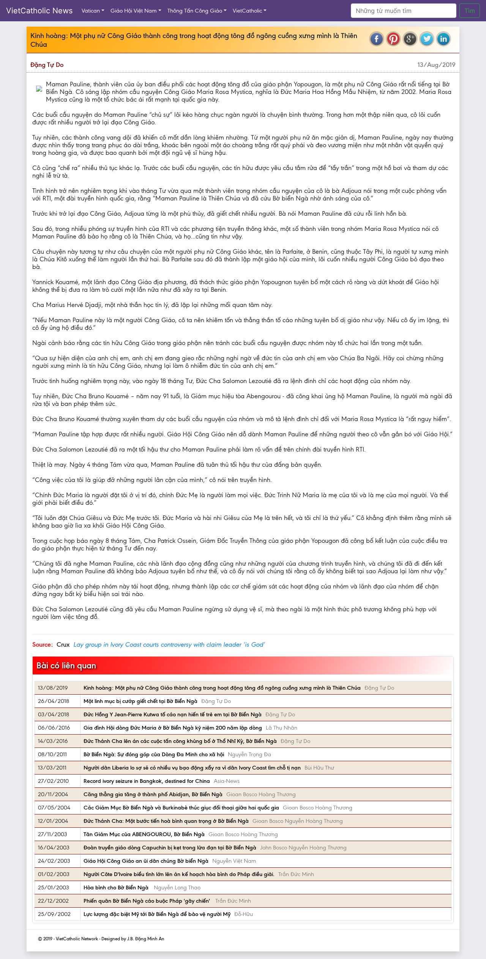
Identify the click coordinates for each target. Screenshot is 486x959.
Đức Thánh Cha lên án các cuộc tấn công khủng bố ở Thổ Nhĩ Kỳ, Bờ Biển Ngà (180, 741)
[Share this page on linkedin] (443, 38)
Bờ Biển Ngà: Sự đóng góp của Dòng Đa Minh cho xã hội (154, 754)
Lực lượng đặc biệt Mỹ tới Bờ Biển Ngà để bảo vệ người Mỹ (157, 914)
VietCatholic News (39, 10)
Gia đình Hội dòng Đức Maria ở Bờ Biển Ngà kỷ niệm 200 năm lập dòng (173, 727)
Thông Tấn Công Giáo (194, 10)
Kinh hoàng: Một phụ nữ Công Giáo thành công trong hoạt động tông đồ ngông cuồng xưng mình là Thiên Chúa (222, 687)
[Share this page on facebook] (376, 38)
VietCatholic (247, 10)
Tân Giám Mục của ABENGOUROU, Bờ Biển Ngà (144, 834)
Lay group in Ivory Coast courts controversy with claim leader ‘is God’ (169, 644)
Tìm (469, 10)
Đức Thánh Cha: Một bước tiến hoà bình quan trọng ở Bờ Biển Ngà (166, 820)
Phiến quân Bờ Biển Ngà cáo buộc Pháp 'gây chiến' (147, 900)
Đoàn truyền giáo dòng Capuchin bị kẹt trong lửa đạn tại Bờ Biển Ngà (170, 847)
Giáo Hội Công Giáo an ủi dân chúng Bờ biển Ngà (146, 860)
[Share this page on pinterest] (393, 38)
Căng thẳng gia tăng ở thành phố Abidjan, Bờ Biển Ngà (153, 794)
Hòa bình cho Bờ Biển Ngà (117, 887)
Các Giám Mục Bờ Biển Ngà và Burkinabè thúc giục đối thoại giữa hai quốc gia (181, 807)
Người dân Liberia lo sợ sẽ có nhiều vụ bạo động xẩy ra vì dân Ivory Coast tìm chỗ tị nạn (192, 767)
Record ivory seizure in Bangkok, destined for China (147, 781)
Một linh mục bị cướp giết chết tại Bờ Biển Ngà (140, 701)
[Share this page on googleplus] (410, 38)
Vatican (91, 10)
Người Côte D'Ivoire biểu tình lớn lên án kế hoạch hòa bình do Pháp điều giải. (179, 874)
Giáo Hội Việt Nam (133, 10)
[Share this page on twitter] (426, 38)
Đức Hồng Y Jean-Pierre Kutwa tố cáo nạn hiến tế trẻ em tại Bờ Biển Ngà (173, 714)
